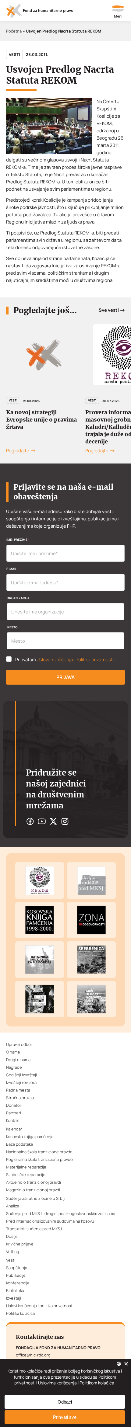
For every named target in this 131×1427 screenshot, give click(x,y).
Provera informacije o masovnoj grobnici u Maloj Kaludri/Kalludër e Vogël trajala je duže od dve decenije (49, 427)
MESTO (12, 627)
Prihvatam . (65, 660)
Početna (14, 31)
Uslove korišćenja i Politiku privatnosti (75, 659)
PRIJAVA (65, 677)
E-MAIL (12, 569)
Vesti (14, 54)
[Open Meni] (118, 12)
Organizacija (18, 598)
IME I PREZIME (17, 539)
